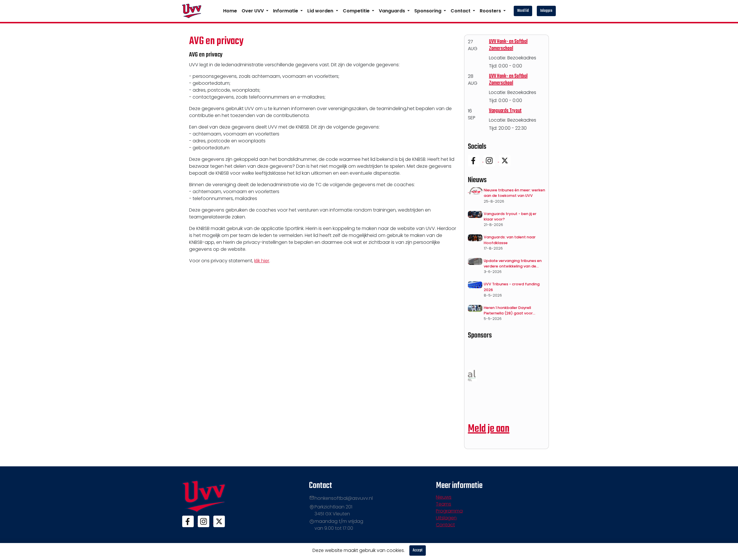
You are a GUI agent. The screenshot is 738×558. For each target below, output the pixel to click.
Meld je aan (488, 429)
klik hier (261, 260)
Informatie (286, 10)
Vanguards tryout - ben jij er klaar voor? (510, 216)
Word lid (523, 10)
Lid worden (320, 10)
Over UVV (253, 10)
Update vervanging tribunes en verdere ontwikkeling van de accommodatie (513, 263)
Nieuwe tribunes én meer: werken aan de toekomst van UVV (514, 193)
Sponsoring (428, 10)
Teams (443, 504)
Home (230, 10)
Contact (461, 10)
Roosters (491, 10)
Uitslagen (446, 517)
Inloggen (546, 10)
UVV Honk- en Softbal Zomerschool (508, 45)
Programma (449, 511)
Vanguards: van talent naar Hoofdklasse (510, 240)
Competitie (357, 10)
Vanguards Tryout (505, 111)
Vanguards (392, 10)
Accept (417, 550)
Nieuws (443, 497)
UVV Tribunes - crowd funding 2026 (512, 287)
